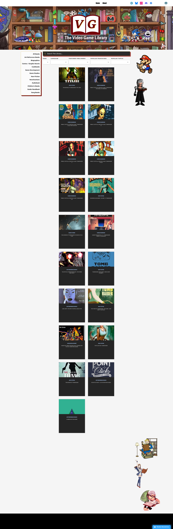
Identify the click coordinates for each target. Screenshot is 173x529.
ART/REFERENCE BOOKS (71, 269)
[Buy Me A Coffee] (131, 3)
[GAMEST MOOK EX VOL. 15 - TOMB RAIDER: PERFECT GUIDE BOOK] (101, 222)
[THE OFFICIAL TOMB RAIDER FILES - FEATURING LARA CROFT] (72, 259)
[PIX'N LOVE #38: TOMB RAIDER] (101, 332)
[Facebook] (151, 3)
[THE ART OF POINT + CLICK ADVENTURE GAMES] (101, 369)
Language (54, 58)
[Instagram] (141, 3)
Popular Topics (117, 58)
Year (45, 58)
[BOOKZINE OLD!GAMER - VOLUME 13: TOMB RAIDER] (101, 185)
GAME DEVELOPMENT (71, 343)
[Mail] (166, 3)
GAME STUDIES (72, 232)
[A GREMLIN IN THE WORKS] (72, 406)
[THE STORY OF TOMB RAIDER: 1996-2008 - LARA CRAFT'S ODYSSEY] (101, 296)
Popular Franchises (99, 58)
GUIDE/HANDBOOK (101, 85)
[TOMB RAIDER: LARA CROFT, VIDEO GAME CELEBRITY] (101, 259)
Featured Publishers (77, 58)
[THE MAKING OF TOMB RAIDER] (72, 369)
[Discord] (146, 3)
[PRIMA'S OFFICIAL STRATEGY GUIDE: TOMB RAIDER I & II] (72, 185)
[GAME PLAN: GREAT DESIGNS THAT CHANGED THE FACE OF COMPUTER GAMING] (72, 332)
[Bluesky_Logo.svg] (136, 3)
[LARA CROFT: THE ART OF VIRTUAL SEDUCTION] (72, 296)
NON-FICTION (72, 85)
